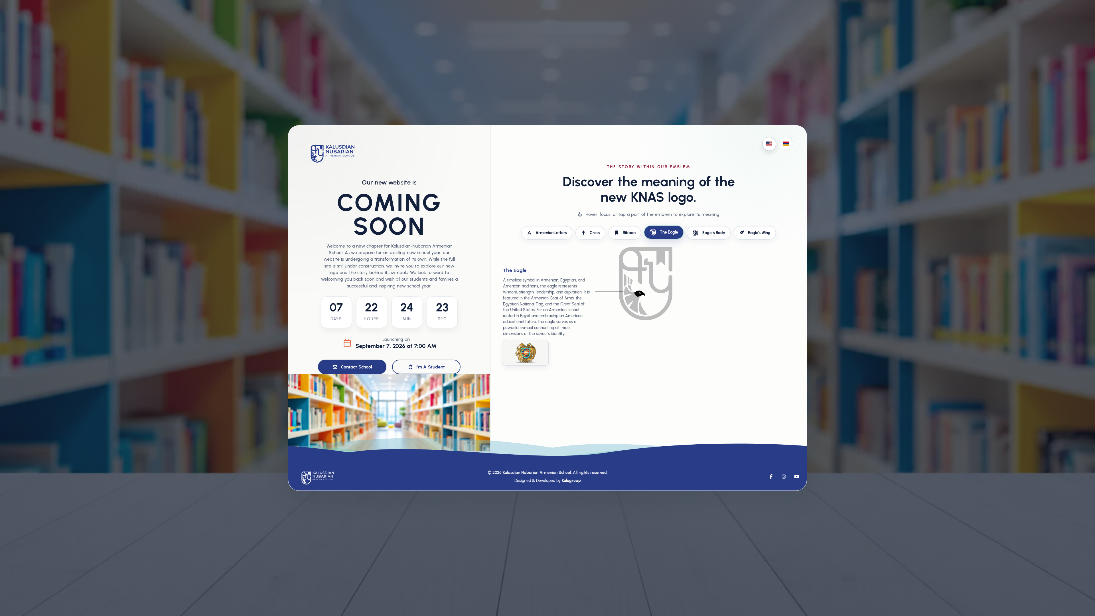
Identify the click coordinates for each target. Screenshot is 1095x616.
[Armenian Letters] (631, 263)
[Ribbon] (660, 257)
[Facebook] (771, 477)
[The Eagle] (643, 287)
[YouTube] (797, 477)
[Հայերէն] (786, 144)
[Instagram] (784, 477)
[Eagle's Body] (641, 304)
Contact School (356, 367)
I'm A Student (430, 367)
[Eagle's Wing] (627, 302)
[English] (769, 144)
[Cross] (644, 272)
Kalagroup (571, 480)
